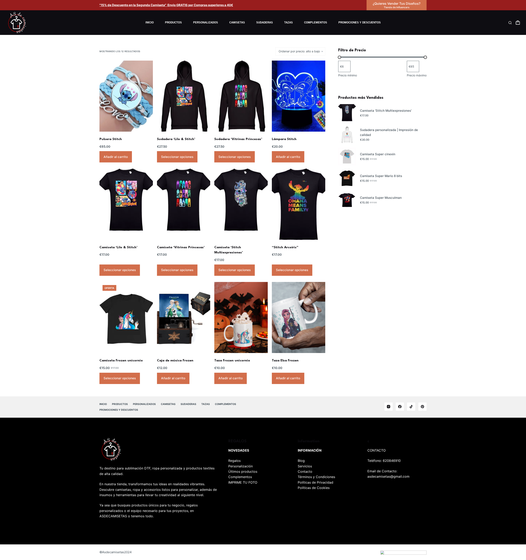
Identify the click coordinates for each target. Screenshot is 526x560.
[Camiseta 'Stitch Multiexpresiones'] (241, 204)
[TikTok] (411, 406)
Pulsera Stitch (110, 139)
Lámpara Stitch (284, 139)
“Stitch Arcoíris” (285, 247)
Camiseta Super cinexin (377, 154)
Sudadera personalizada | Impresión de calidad (389, 132)
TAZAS (288, 22)
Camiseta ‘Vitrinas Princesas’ (181, 247)
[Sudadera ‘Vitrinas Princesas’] (241, 96)
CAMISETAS (237, 22)
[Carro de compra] (518, 23)
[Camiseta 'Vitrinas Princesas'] (183, 204)
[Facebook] (400, 406)
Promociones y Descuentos (359, 22)
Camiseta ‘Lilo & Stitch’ (118, 247)
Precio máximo (417, 75)
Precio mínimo (347, 75)
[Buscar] (510, 22)
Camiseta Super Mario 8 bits (381, 176)
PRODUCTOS (173, 22)
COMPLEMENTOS (315, 22)
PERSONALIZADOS (205, 22)
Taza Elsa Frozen (285, 360)
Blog (301, 461)
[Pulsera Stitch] (126, 96)
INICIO (149, 22)
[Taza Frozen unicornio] (241, 317)
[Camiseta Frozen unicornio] (126, 317)
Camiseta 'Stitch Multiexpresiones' (386, 111)
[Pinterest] (422, 406)
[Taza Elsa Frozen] (298, 317)
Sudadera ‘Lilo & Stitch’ (176, 139)
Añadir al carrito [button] (116, 157)
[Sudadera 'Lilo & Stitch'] (183, 96)
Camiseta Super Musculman (381, 198)
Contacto (305, 471)
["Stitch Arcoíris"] (298, 204)
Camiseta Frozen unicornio (121, 360)
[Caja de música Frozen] (183, 317)
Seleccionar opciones (177, 157)
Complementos (240, 477)
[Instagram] (388, 406)
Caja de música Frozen (175, 360)
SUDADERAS (264, 22)
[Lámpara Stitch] (298, 96)
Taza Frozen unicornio (232, 360)
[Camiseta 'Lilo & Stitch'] (126, 204)
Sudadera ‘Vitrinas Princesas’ (238, 139)
